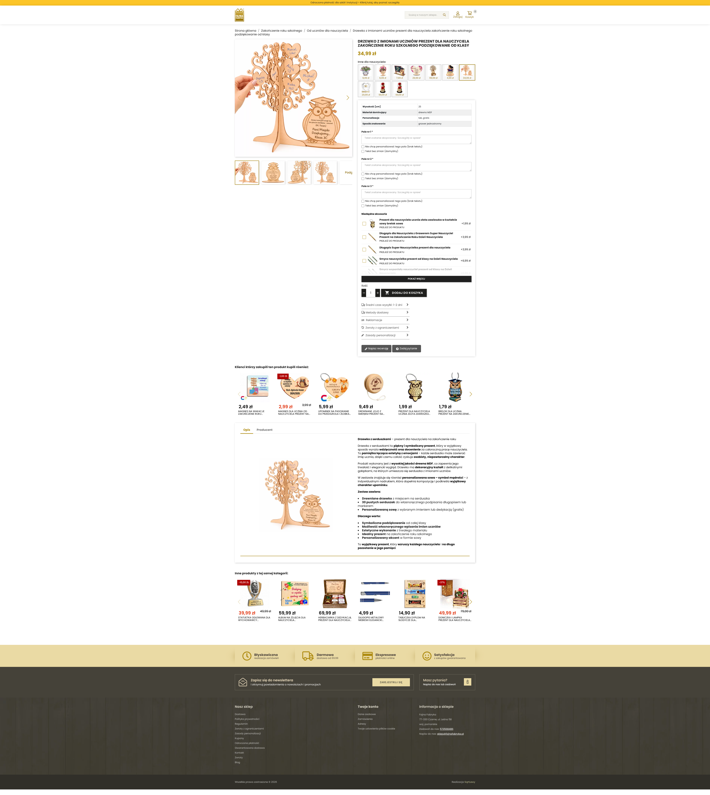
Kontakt (239, 752)
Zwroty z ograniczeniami (249, 728)
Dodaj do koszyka (404, 292)
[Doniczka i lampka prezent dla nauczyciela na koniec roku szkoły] (455, 593)
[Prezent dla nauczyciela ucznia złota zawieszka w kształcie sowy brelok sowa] (415, 387)
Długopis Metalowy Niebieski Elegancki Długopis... (371, 619)
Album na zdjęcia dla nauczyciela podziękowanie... (292, 619)
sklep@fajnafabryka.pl (450, 734)
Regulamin (241, 724)
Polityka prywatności (247, 719)
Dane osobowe (367, 714)
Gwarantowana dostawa (250, 748)
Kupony (239, 738)
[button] (347, 98)
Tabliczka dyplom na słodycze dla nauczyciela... (411, 619)
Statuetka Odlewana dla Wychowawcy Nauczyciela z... (254, 619)
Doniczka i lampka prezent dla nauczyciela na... (454, 619)
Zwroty (239, 757)
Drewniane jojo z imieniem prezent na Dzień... (370, 412)
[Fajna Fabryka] (239, 15)
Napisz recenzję (378, 348)
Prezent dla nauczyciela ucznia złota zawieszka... (414, 412)
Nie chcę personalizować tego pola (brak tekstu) (393, 146)
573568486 (446, 729)
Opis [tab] (246, 430)
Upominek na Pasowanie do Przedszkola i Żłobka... (334, 412)
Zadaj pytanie (408, 348)
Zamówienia (365, 719)
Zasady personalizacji (248, 733)
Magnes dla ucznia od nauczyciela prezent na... (294, 412)
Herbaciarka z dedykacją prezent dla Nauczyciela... (334, 619)
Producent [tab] (265, 430)
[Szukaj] (444, 15)
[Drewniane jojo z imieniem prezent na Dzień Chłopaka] (375, 387)
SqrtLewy (469, 782)
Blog (237, 762)
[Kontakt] (467, 682)
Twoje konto (368, 706)
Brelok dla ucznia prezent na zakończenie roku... (453, 412)
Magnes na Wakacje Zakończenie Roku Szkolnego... (251, 412)
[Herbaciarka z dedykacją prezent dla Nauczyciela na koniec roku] (335, 593)
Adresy (362, 724)
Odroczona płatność (247, 743)
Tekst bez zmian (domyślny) (381, 151)
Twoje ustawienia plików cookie (376, 728)
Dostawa (240, 714)
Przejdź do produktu (391, 227)
